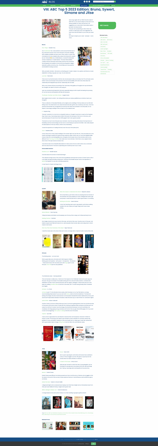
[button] (43, 174)
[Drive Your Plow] (89, 235)
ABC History (109, 39)
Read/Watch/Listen (105, 65)
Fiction (70, 411)
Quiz (108, 62)
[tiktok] (89, 1)
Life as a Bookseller (105, 58)
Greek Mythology (81, 411)
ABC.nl (96, 439)
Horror (86, 411)
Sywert (64, 412)
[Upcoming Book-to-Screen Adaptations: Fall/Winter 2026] (74, 420)
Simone (54, 412)
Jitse (89, 411)
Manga (91, 411)
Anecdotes (103, 46)
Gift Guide (110, 53)
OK (93, 443)
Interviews (103, 55)
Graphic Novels (74, 411)
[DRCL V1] (89, 394)
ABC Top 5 (46, 411)
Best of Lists (57, 411)
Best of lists (103, 51)
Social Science (60, 412)
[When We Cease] (46, 235)
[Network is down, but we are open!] (61, 420)
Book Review (103, 53)
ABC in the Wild (104, 42)
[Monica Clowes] (68, 394)
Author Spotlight (104, 48)
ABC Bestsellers (104, 37)
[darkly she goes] (78, 394)
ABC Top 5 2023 (52, 411)
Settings (87, 443)
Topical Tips (103, 69)
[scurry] (46, 394)
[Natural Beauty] (68, 235)
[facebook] (84, 1)
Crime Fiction (65, 411)
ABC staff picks (104, 44)
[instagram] (87, 1)
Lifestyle (102, 60)
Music (43, 412)
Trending (110, 69)
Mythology (47, 412)
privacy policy (81, 443)
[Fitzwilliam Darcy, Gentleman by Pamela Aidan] (88, 420)
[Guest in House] (57, 394)
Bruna (61, 411)
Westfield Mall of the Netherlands (105, 72)
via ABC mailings (79, 439)
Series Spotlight (104, 67)
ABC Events (104, 25)
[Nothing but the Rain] (57, 235)
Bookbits (109, 51)
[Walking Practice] (78, 235)
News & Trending (109, 60)
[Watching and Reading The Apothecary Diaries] (47, 420)
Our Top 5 (51, 412)
